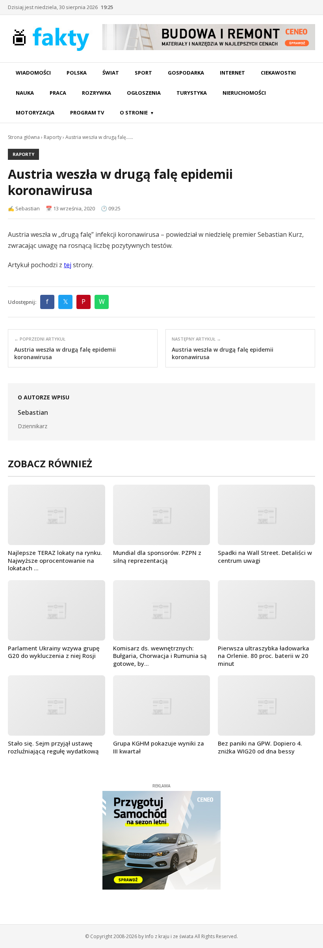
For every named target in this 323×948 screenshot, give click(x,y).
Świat (110, 72)
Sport (143, 72)
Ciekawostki (278, 72)
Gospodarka (186, 72)
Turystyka (191, 92)
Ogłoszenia (144, 92)
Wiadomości (33, 72)
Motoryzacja (35, 112)
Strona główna (24, 137)
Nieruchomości (244, 92)
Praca (58, 92)
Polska (77, 72)
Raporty (52, 137)
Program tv (87, 112)
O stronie (134, 112)
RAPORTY (23, 154)
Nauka (25, 92)
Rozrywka (96, 92)
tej (67, 264)
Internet (232, 72)
